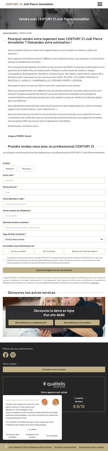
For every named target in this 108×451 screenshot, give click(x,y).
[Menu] (99, 4)
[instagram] (13, 355)
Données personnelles (65, 447)
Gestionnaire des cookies (91, 447)
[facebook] (5, 355)
